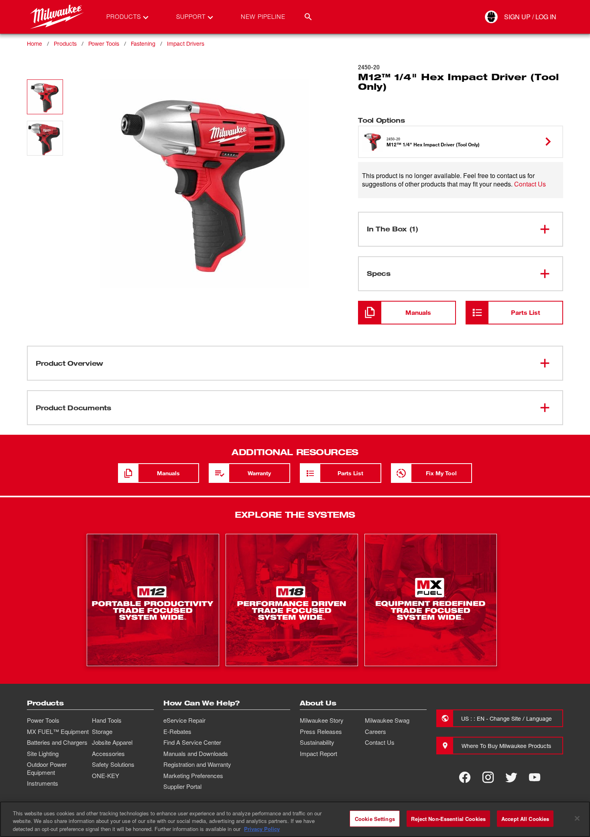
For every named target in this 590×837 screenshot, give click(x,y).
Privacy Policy (262, 829)
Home (34, 43)
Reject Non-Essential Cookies (448, 818)
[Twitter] (511, 777)
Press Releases (321, 732)
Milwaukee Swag (387, 720)
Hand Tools (107, 720)
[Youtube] (534, 777)
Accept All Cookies (525, 818)
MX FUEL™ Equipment (58, 732)
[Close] (577, 818)
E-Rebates (177, 732)
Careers (375, 732)
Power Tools (103, 43)
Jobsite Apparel (112, 742)
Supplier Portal (182, 786)
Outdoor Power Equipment (47, 768)
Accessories (108, 754)
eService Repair (184, 720)
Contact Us (530, 183)
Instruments (42, 783)
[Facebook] (465, 777)
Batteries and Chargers (57, 742)
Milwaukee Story (322, 720)
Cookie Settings (375, 818)
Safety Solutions (113, 764)
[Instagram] (488, 777)
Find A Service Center (192, 742)
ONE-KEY (105, 776)
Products (65, 43)
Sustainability (317, 742)
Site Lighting (43, 754)
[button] (45, 96)
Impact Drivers (185, 43)
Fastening (143, 43)
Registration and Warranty (197, 764)
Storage (102, 732)
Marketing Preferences (193, 776)
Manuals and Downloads (195, 754)
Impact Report (318, 754)
